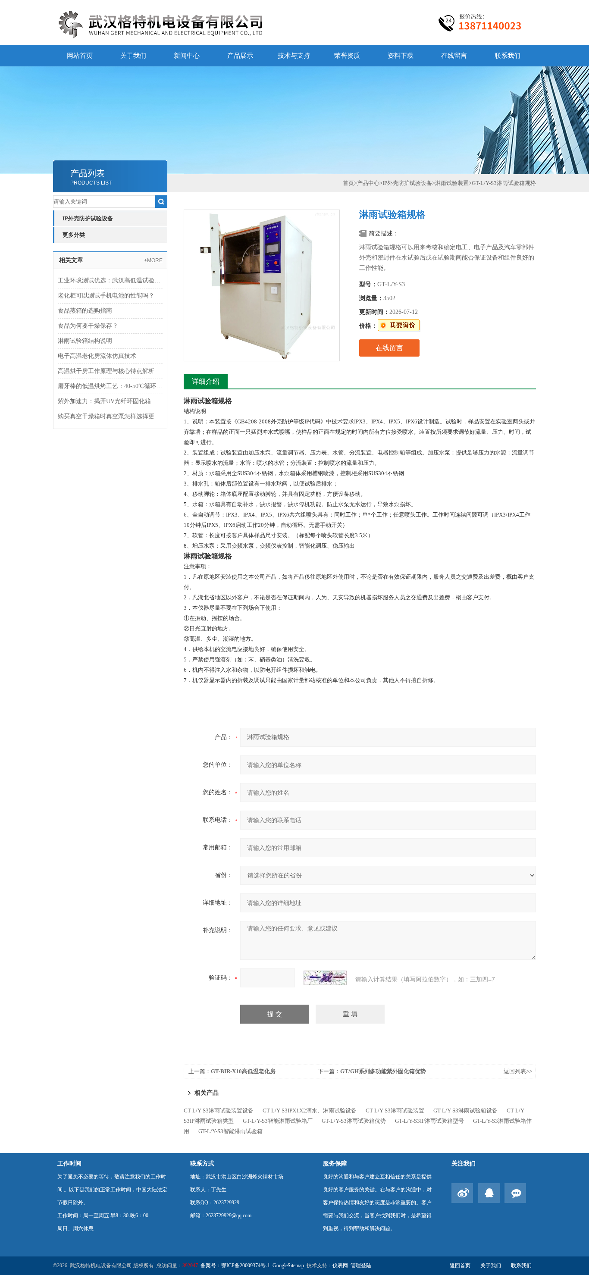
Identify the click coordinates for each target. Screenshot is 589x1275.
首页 (348, 183)
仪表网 (340, 1265)
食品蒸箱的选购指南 (85, 310)
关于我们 (133, 55)
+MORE (153, 260)
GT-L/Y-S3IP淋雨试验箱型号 (429, 1121)
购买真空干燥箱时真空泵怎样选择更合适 (110, 416)
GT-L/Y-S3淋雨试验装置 (395, 1110)
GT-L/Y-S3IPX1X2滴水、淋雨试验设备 (310, 1110)
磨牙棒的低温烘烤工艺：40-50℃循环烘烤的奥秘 (110, 386)
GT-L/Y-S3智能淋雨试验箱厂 (278, 1121)
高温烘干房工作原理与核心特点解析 (106, 371)
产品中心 (368, 183)
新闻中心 (187, 55)
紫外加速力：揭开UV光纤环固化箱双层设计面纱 (110, 401)
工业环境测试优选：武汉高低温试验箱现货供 (110, 280)
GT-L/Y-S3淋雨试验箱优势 (354, 1121)
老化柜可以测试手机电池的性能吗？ (106, 295)
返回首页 (460, 1265)
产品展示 (240, 55)
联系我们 (507, 55)
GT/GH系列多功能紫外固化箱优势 (383, 1071)
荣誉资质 (347, 55)
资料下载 (401, 55)
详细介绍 (205, 381)
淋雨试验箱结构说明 (85, 341)
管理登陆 (361, 1265)
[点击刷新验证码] (325, 978)
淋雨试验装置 (452, 183)
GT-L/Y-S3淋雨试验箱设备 (465, 1110)
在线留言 (454, 55)
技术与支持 (294, 55)
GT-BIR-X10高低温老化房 (243, 1071)
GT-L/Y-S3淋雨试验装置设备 (219, 1110)
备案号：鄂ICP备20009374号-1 (235, 1265)
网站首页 (80, 55)
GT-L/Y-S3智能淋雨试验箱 (230, 1131)
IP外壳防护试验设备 (88, 218)
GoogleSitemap (288, 1265)
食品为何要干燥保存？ (88, 326)
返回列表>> (518, 1071)
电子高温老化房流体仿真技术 (97, 356)
